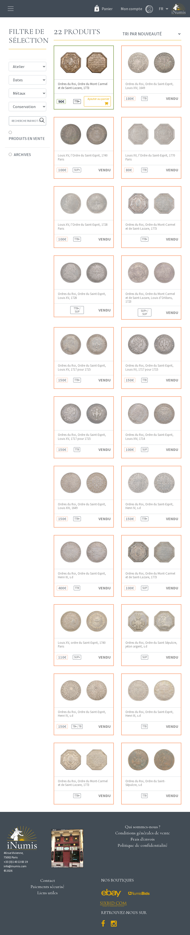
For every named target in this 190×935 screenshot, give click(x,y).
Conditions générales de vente (142, 833)
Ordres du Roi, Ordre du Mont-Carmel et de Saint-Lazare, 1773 (150, 226)
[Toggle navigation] (10, 8)
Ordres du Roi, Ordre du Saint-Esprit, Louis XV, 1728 (82, 295)
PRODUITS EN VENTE (27, 138)
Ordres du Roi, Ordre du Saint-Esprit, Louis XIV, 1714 (149, 436)
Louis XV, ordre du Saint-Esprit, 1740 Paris (81, 644)
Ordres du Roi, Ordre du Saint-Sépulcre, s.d (145, 783)
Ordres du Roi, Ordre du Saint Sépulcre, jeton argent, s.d (151, 644)
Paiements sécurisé (47, 886)
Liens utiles (47, 892)
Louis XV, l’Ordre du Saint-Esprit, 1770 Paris (150, 157)
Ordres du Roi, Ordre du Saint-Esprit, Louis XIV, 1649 (149, 85)
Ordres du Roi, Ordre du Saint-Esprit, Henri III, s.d (82, 575)
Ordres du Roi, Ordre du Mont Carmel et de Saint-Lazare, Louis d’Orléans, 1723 (150, 297)
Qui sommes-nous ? (142, 826)
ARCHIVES (22, 154)
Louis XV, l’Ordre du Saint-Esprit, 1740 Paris (82, 157)
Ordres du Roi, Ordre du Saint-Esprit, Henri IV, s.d (149, 506)
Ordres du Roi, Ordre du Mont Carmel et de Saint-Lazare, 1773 (82, 85)
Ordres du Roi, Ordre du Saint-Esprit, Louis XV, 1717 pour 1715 (82, 367)
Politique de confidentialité (142, 845)
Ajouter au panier (98, 99)
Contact (47, 880)
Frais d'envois (142, 839)
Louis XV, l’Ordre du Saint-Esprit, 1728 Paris (82, 226)
